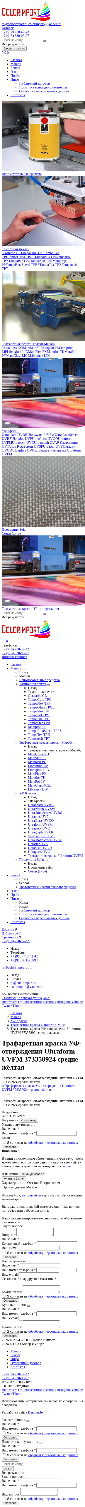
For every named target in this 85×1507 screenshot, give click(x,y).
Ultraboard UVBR (14, 435)
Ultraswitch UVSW (41, 435)
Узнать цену (28, 1120)
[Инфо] (21, 899)
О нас (14, 72)
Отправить (10, 1147)
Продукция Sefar (14, 529)
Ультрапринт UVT (41, 836)
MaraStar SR (32, 348)
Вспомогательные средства (22, 174)
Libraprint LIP (38, 766)
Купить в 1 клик (13, 1178)
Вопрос (8, 1235)
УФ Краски (10, 431)
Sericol (15, 68)
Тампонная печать (15, 249)
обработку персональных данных (53, 1142)
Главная (16, 60)
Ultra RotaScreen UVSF (26, 446)
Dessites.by (36, 1412)
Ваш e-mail (10, 1274)
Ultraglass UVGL (24, 450)
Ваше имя (10, 1129)
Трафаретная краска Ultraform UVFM (55, 855)
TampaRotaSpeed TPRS (22, 265)
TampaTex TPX (50, 265)
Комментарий (12, 1292)
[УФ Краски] (37, 794)
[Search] (10, 642)
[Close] (19, 646)
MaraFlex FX (37, 351)
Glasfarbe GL (11, 253)
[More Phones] (31, 942)
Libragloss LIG (17, 351)
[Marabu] (24, 669)
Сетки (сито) (11, 533)
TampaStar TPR (41, 261)
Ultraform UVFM (40, 824)
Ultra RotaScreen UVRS (45, 813)
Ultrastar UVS (53, 446)
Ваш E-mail (10, 1248)
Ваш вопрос (11, 1494)
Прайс (15, 75)
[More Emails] (30, 968)
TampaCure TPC (32, 253)
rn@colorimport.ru (14, 24)
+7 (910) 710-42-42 (15, 649)
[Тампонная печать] (48, 685)
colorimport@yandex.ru (44, 24)
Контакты (17, 95)
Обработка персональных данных (44, 91)
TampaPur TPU (19, 261)
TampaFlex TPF (39, 703)
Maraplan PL (50, 348)
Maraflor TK (56, 351)
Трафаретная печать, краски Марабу (28, 344)
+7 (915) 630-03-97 (15, 653)
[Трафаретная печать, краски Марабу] (74, 743)
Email (6, 1138)
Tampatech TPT (39, 738)
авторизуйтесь (32, 1195)
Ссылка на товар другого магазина (29, 1279)
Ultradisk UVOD (40, 848)
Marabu (15, 64)
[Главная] (26, 637)
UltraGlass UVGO (45, 438)
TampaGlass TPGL (21, 257)
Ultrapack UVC (23, 442)
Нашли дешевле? (32, 1174)
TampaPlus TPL (45, 257)
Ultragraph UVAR (47, 442)
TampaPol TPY (38, 715)
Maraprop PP (37, 727)
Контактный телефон (19, 1243)
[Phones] (3, 642)
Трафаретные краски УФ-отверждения (30, 608)
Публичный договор (34, 83)
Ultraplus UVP (21, 438)
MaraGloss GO (12, 348)
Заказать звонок (14, 48)
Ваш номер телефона (19, 1133)
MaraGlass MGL (18, 355)
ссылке (65, 1166)
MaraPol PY (36, 781)
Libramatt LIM (40, 355)
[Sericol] (22, 876)
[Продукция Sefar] (46, 860)
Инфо (14, 79)
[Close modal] (33, 1125)
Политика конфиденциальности (43, 87)
